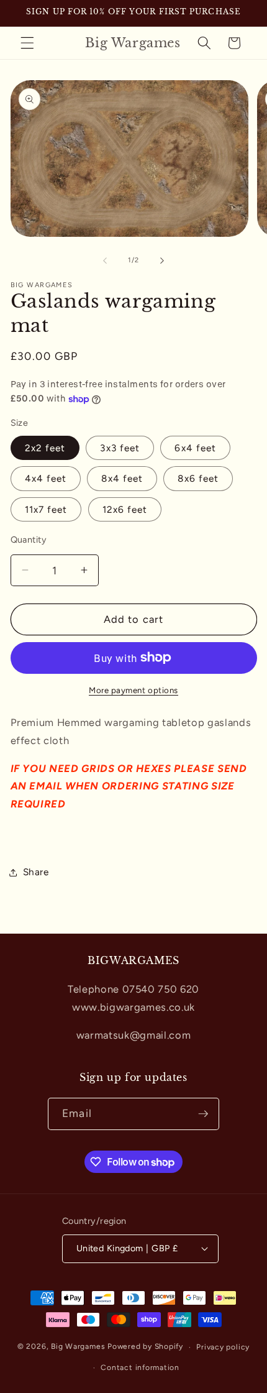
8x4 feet (122, 478)
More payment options (133, 690)
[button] (27, 43)
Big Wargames (79, 1347)
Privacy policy (223, 1347)
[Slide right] (162, 260)
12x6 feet (125, 509)
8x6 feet (198, 478)
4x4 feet (46, 478)
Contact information (140, 1367)
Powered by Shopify (145, 1347)
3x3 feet (120, 448)
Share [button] (36, 872)
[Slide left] (105, 260)
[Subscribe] (203, 1114)
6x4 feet (195, 448)
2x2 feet (45, 448)
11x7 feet (46, 509)
